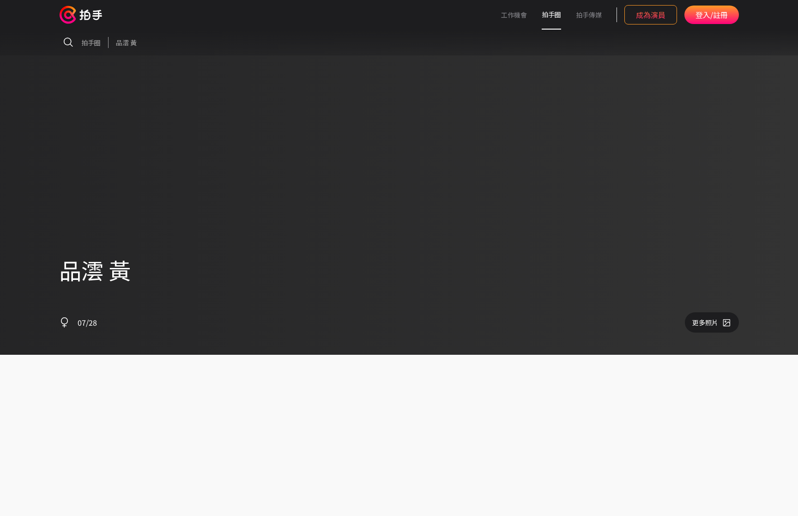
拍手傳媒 (589, 14)
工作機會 (514, 14)
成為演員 (650, 14)
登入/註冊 (711, 14)
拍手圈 (551, 14)
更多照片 (705, 322)
